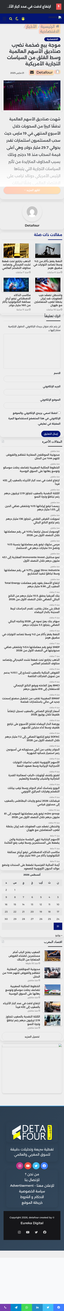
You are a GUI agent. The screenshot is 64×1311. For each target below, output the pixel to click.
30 (6, 919)
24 (58, 919)
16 (6, 904)
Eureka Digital (32, 1223)
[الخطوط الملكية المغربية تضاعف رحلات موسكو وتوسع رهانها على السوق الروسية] (52, 989)
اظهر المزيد (33, 190)
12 (41, 904)
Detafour (44, 72)
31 (58, 926)
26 (40, 919)
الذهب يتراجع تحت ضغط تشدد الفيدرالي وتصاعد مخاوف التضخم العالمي (16, 265)
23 (6, 911)
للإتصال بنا (32, 1180)
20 (32, 911)
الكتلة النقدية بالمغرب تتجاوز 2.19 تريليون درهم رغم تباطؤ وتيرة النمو (23, 1020)
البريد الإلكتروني (51, 386)
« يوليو (58, 935)
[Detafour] (54, 18)
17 (58, 911)
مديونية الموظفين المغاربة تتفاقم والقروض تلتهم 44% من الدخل (21, 973)
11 (49, 904)
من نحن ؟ (32, 1174)
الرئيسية (48, 26)
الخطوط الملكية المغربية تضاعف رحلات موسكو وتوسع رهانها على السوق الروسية (22, 990)
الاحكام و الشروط (32, 1197)
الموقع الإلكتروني (50, 399)
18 (49, 911)
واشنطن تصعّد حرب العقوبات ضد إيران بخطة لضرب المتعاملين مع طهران (48, 300)
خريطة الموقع (32, 1203)
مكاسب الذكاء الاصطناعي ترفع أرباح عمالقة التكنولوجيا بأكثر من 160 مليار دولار (16, 300)
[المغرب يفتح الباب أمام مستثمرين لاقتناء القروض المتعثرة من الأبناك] (52, 955)
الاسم (57, 373)
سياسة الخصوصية (32, 1191)
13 (32, 904)
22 (15, 911)
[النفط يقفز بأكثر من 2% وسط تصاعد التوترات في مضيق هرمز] (47, 250)
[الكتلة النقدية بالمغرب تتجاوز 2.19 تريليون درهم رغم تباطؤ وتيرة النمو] (52, 1020)
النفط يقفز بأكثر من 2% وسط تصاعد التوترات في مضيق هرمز (47, 265)
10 (58, 904)
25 (49, 919)
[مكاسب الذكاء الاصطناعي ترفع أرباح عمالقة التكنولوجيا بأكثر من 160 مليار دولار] (16, 285)
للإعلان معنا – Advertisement (32, 1186)
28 (23, 919)
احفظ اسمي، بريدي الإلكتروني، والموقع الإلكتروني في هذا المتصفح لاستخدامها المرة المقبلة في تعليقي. (34, 418)
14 (23, 904)
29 (15, 919)
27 (32, 919)
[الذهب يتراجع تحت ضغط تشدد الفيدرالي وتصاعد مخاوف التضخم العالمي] (16, 250)
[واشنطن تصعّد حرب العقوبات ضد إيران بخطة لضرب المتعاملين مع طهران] (47, 285)
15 (15, 904)
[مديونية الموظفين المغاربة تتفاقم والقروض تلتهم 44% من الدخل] (52, 972)
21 (23, 911)
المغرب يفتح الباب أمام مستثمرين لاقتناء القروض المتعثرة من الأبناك (24, 956)
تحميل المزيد (32, 1036)
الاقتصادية (49, 31)
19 (41, 911)
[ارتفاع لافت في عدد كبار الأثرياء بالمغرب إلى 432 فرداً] (52, 1006)
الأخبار (31, 26)
